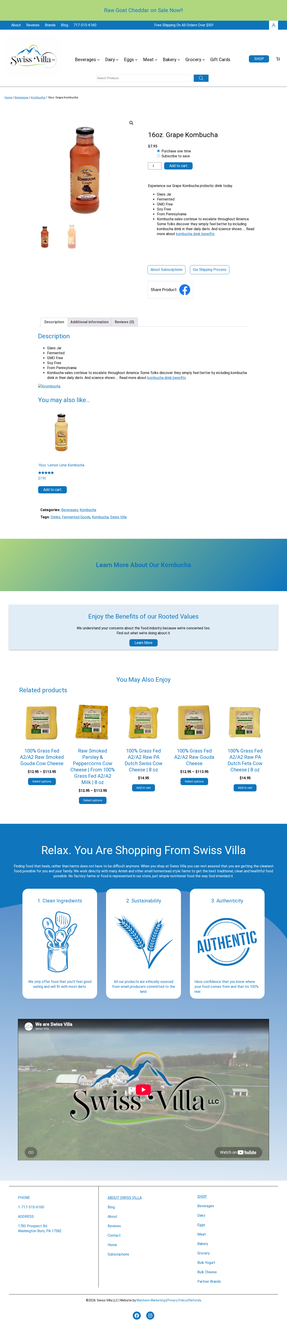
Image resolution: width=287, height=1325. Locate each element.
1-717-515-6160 (31, 1207)
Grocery (203, 1253)
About (112, 1216)
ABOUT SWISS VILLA (125, 1198)
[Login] (273, 25)
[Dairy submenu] (117, 59)
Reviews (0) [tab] (124, 322)
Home (8, 97)
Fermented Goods (76, 517)
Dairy (201, 1215)
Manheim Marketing (151, 1300)
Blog (111, 1207)
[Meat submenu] (156, 59)
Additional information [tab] (89, 322)
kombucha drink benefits (195, 234)
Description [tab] (54, 322)
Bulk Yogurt (206, 1262)
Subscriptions (118, 1254)
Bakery (202, 1244)
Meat (201, 1234)
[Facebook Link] (184, 289)
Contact (114, 1235)
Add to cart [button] (52, 490)
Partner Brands (209, 1281)
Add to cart (178, 166)
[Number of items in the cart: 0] (278, 58)
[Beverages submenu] (98, 59)
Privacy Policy (177, 1300)
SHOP (202, 1196)
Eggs (201, 1225)
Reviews (114, 1226)
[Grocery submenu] (203, 59)
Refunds (195, 1300)
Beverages (21, 97)
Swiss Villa (118, 517)
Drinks (55, 517)
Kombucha (38, 97)
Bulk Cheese (207, 1272)
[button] (131, 123)
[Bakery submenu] (178, 59)
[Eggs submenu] (136, 59)
